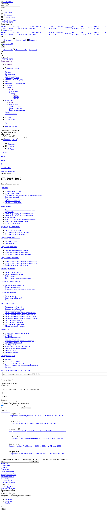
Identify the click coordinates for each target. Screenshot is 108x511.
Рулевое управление (8, 269)
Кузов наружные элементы (10, 227)
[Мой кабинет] (2, 37)
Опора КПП (9, 243)
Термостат (8, 300)
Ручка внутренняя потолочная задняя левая (20, 219)
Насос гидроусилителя (13, 272)
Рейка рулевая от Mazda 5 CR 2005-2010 (15, 370)
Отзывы (16, 97)
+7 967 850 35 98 (7, 22)
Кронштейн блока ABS (13, 311)
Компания (4, 463)
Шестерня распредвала (13, 203)
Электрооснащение (8, 356)
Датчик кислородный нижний (16, 363)
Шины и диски (6, 480)
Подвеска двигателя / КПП (10, 238)
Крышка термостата (12, 296)
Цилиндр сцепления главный (15, 348)
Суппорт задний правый (14, 322)
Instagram (11, 146)
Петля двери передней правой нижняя (19, 215)
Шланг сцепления (11, 352)
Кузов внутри (6, 206)
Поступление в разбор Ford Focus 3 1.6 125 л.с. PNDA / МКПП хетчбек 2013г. (37, 453)
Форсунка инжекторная (13, 199)
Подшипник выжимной (13, 343)
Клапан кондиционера (13, 287)
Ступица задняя (10, 344)
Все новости (5, 412)
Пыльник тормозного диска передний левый (21, 316)
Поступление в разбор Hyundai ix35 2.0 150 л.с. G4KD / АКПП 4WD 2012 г (36, 416)
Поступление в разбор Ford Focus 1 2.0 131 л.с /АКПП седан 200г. (32, 423)
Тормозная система (8, 303)
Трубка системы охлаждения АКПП (18, 346)
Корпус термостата (12, 193)
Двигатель (4, 188)
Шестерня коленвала (12, 201)
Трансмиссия (5, 330)
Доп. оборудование (8, 482)
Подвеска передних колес (10, 258)
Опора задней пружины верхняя (16, 250)
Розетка (8, 367)
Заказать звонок (6, 61)
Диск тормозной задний (13, 307)
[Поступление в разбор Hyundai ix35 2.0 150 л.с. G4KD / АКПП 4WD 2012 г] (5, 416)
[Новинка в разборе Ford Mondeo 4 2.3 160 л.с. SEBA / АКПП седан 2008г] (5, 447)
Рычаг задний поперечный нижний (18, 254)
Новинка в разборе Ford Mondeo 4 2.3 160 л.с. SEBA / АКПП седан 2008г (35, 446)
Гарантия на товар (7, 473)
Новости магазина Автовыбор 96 (15, 406)
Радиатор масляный (12, 197)
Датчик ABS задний (12, 361)
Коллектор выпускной (13, 191)
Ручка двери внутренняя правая (16, 221)
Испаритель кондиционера (14, 285)
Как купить (13, 104)
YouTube (11, 149)
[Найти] (2, 10)
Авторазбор (5, 478)
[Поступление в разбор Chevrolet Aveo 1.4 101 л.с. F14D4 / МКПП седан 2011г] (5, 439)
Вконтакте (11, 144)
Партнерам (5, 469)
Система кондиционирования (11, 281)
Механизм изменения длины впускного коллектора (23, 195)
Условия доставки (7, 471)
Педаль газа (9, 212)
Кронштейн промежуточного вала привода (20, 341)
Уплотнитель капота (12, 223)
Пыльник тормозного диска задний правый (20, 315)
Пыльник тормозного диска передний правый (21, 318)
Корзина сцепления (12, 339)
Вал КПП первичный (13, 337)
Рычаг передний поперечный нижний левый (21, 261)
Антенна (8, 359)
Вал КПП (8, 335)
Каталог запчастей (7, 477)
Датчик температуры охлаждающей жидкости (21, 365)
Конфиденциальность (8, 475)
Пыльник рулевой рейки (14, 274)
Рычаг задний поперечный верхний (18, 252)
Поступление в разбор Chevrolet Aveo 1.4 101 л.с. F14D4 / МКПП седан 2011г (36, 438)
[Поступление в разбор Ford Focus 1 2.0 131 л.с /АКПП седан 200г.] (5, 424)
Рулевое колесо (10, 217)
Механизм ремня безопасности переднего (20, 210)
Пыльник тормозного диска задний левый (20, 313)
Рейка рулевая (10, 276)
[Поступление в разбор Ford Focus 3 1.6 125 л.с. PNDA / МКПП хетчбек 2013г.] (5, 454)
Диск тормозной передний (14, 309)
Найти (3, 509)
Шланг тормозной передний (15, 326)
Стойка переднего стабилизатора (17, 265)
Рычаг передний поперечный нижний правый (21, 263)
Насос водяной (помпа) (13, 298)
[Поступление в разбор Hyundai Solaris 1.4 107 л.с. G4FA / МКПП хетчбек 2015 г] (5, 432)
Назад (11, 89)
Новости (4, 467)
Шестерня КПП (10, 350)
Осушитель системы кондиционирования (20, 289)
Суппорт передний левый (14, 324)
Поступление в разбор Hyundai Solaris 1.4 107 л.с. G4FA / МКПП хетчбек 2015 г (37, 431)
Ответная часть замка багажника (17, 232)
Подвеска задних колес (9, 247)
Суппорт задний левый (13, 320)
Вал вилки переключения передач (17, 333)
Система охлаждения (8, 292)
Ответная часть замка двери (15, 234)
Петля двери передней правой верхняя (19, 214)
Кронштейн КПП (11, 241)
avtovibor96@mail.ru (10, 140)
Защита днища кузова (13, 230)
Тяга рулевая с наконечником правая (18, 278)
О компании (13, 91)
